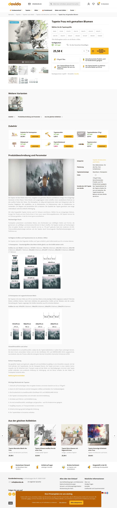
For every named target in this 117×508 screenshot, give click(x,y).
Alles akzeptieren (76, 502)
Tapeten (18, 14)
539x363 (100, 36)
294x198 (55, 36)
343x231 (70, 36)
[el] (107, 493)
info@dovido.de (17, 482)
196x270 (83, 31)
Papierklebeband (59, 142)
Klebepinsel (24, 142)
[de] (102, 493)
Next (45, 42)
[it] (105, 493)
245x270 (98, 31)
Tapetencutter (92, 142)
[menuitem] (16, 10)
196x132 (76, 31)
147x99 (61, 31)
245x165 (91, 31)
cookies (29, 498)
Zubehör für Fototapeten (28, 132)
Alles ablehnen (63, 502)
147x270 (68, 31)
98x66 (54, 31)
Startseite (11, 14)
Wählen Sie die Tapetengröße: (62, 27)
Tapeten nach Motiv (28, 14)
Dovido (76, 74)
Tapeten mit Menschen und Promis (46, 14)
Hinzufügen (35, 136)
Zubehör (10, 117)
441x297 (85, 36)
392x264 (77, 36)
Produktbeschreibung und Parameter (29, 117)
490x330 (92, 36)
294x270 (63, 36)
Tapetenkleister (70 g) (94, 132)
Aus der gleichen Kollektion (53, 117)
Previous (2, 436)
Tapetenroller (58, 132)
